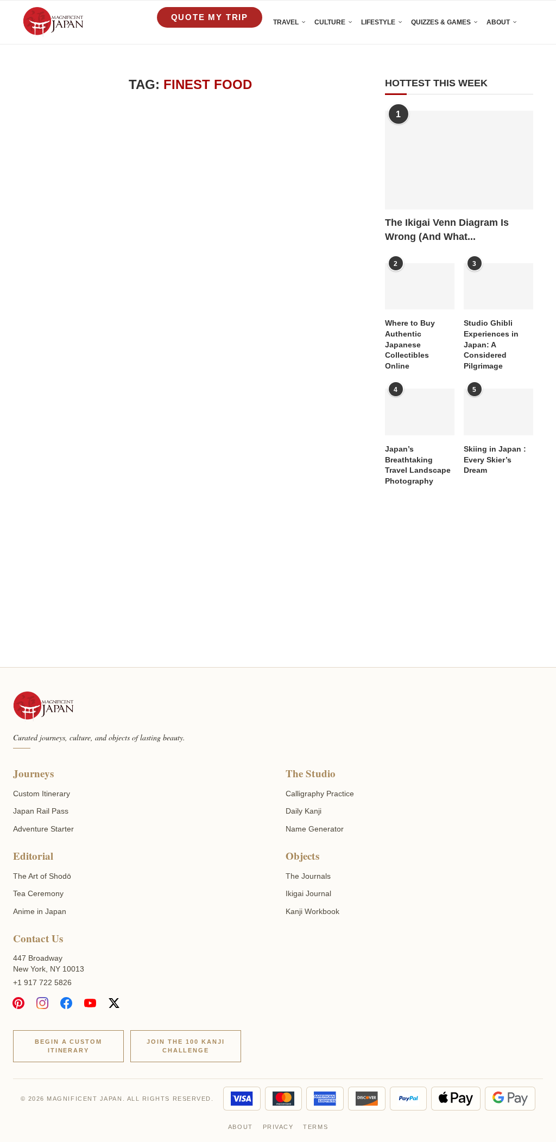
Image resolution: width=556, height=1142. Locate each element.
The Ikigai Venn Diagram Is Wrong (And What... (447, 229)
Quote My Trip (209, 17)
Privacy (278, 1127)
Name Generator (315, 828)
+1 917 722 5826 (42, 982)
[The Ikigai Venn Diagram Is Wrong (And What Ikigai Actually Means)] (459, 160)
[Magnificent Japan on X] (114, 1003)
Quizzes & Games (441, 22)
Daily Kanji (303, 811)
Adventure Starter (43, 828)
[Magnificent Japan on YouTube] (90, 1003)
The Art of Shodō (42, 876)
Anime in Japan (39, 911)
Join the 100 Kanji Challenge (186, 1046)
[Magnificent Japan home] (43, 706)
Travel (286, 22)
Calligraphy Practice (320, 793)
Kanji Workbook (312, 911)
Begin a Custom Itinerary (69, 1046)
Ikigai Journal (308, 893)
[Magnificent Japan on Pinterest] (18, 1003)
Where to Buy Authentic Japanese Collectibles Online (410, 344)
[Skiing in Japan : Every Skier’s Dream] (498, 412)
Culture (329, 22)
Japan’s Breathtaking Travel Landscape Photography (418, 465)
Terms (315, 1127)
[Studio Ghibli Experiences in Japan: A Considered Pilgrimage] (498, 286)
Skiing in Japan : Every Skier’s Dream (495, 459)
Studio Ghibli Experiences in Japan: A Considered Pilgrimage (491, 344)
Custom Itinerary (41, 793)
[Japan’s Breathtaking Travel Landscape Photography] (419, 412)
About (498, 22)
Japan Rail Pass (40, 811)
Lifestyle (378, 22)
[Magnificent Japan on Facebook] (66, 1003)
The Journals (308, 876)
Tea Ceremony (38, 893)
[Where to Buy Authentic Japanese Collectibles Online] (419, 286)
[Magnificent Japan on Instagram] (42, 1003)
